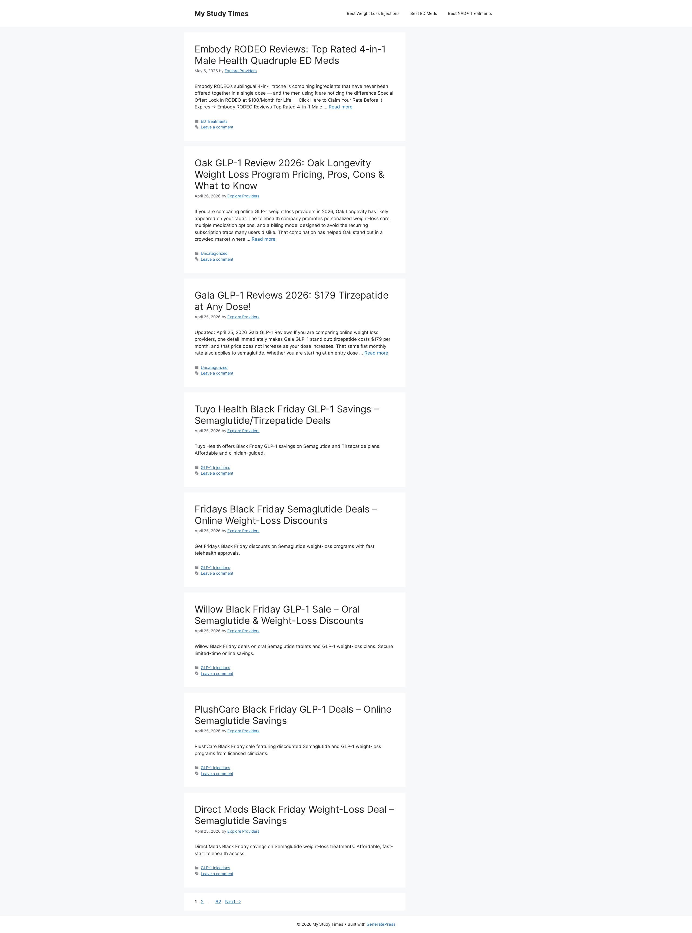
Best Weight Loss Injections (373, 13)
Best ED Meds (423, 13)
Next (233, 901)
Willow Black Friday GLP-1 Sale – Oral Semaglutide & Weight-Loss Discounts (279, 614)
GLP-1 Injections (215, 467)
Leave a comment (217, 127)
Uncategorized (214, 253)
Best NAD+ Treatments (470, 13)
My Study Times (221, 13)
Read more (340, 107)
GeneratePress (381, 924)
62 (218, 901)
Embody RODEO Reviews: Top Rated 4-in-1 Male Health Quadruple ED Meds (290, 54)
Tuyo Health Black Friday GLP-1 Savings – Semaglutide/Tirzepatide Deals (287, 414)
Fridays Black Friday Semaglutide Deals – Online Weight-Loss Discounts (286, 514)
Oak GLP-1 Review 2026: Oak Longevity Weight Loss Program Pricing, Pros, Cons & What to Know (289, 174)
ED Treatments (214, 121)
